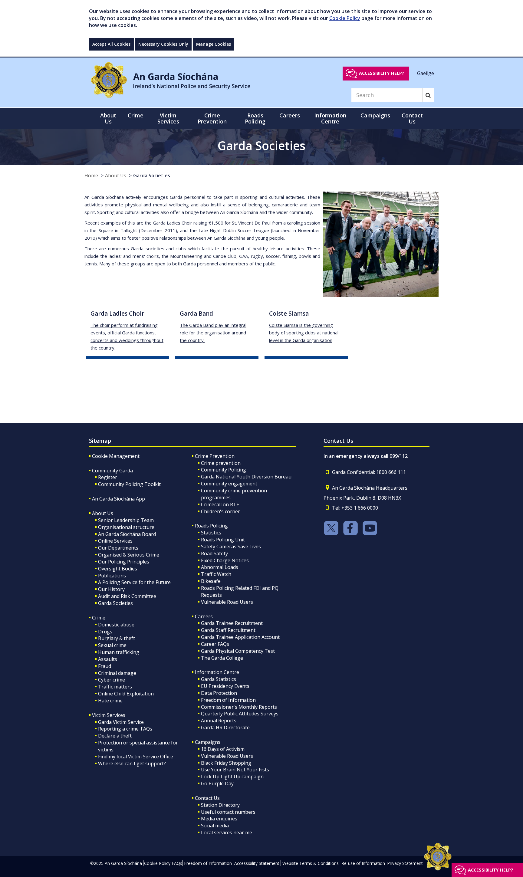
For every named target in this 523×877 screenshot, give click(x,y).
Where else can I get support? (132, 763)
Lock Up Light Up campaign (232, 776)
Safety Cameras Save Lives (231, 546)
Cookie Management (116, 456)
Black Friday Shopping (226, 763)
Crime (98, 617)
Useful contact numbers (228, 812)
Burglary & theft (116, 638)
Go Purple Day (217, 783)
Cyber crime (111, 679)
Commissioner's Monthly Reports (239, 707)
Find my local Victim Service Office (135, 756)
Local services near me (226, 832)
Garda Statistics (218, 679)
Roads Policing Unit (223, 539)
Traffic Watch (216, 574)
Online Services (115, 540)
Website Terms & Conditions (310, 863)
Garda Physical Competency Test (238, 651)
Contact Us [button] (412, 118)
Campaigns (207, 742)
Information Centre (217, 672)
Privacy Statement (405, 863)
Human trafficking (118, 652)
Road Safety (214, 553)
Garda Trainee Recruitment (232, 623)
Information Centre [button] (330, 118)
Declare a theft (115, 735)
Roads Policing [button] (255, 118)
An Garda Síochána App (118, 498)
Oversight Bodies (117, 568)
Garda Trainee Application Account (240, 637)
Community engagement (229, 483)
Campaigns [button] (375, 115)
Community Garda (112, 470)
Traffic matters (115, 686)
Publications (112, 575)
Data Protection (219, 693)
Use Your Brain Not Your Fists (235, 769)
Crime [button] (135, 115)
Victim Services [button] (168, 118)
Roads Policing (211, 525)
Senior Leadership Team (126, 520)
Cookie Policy (344, 18)
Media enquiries (219, 818)
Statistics (211, 532)
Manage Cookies (213, 44)
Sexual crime (112, 645)
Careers (204, 616)
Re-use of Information (363, 863)
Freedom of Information (228, 700)
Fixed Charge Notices (225, 560)
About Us (115, 175)
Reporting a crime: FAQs (125, 728)
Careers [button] (289, 115)
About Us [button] (108, 118)
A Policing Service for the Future (134, 582)
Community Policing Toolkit (129, 484)
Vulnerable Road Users (227, 602)
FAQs (177, 863)
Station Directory (220, 805)
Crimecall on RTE (220, 504)
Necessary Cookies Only (163, 44)
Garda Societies (151, 175)
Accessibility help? (381, 73)
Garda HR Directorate (225, 727)
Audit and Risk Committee (127, 596)
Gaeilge (425, 73)
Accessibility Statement (256, 863)
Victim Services (108, 715)
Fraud (104, 666)
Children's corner (220, 511)
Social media (215, 825)
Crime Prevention (215, 456)
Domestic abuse (116, 624)
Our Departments (118, 547)
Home (91, 175)
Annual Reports (218, 720)
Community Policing (223, 469)
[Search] (428, 95)
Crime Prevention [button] (212, 118)
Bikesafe (211, 581)
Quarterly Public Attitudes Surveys (239, 713)
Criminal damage (117, 673)
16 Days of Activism (223, 749)
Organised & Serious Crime (128, 554)
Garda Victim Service (121, 722)
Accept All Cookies (111, 44)
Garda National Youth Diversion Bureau (246, 476)
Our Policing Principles (123, 561)
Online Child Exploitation (126, 693)
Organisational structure (126, 527)
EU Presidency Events (225, 686)
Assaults (107, 659)
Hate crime (110, 700)
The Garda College (222, 658)
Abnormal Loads (219, 567)
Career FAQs (215, 644)
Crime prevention (221, 463)
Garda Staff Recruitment (228, 630)
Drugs (105, 631)
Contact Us (207, 798)
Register (107, 477)
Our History (111, 589)
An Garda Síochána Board (127, 534)
